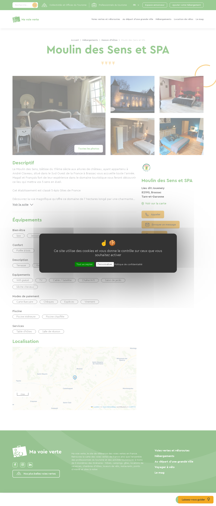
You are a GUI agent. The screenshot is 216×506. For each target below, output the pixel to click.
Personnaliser (105, 264)
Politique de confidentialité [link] (128, 264)
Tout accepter (84, 264)
